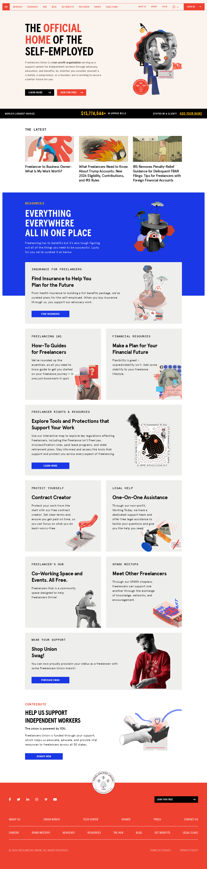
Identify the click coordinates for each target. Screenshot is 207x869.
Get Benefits (68, 7)
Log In (164, 7)
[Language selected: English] (175, 6)
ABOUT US (142, 7)
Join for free (165, 799)
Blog (54, 7)
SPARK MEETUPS (41, 832)
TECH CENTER (90, 819)
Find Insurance (50, 314)
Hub (45, 7)
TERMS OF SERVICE (160, 850)
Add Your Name (191, 113)
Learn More (35, 92)
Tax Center (84, 7)
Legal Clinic (112, 7)
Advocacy (17, 7)
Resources (32, 7)
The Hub (118, 832)
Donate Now (44, 756)
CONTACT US (191, 819)
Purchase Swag (50, 680)
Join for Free (68, 92)
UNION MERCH (52, 819)
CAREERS (14, 832)
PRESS (157, 819)
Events (97, 7)
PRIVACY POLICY (189, 850)
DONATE (154, 7)
